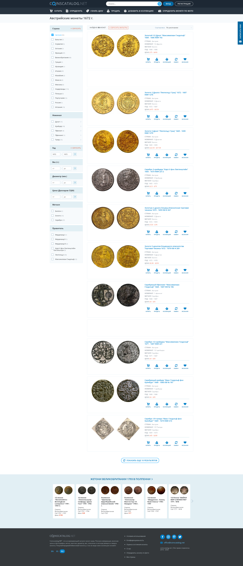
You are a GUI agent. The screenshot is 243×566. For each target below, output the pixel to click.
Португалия (59, 98)
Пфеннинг (59, 135)
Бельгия (58, 39)
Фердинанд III (60, 244)
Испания (58, 107)
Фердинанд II (60, 239)
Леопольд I (59, 255)
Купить (58, 11)
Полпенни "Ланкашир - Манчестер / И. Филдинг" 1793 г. (131, 501)
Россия (58, 102)
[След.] (190, 501)
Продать (115, 11)
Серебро (58, 220)
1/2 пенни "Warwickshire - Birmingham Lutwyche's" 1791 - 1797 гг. (62, 502)
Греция (58, 62)
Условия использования (136, 536)
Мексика (58, 84)
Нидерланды (60, 89)
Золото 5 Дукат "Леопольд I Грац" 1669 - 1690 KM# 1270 (165, 132)
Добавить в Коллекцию (141, 11)
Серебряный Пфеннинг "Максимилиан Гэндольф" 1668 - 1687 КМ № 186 (162, 286)
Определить (76, 11)
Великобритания (61, 57)
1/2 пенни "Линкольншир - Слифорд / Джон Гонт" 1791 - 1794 (85, 501)
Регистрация (184, 4)
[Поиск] (159, 4)
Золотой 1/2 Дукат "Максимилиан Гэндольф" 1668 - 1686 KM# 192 (165, 36)
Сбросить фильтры (118, 27)
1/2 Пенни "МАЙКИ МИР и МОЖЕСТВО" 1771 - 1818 (179, 500)
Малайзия (59, 75)
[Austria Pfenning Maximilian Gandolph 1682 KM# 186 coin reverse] (128, 295)
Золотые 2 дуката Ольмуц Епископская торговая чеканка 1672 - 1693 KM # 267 (167, 209)
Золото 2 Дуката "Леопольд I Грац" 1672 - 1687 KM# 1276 (166, 93)
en (52, 551)
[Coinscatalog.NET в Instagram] (168, 537)
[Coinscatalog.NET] (68, 4)
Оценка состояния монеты (137, 544)
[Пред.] (53, 501)
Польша (58, 93)
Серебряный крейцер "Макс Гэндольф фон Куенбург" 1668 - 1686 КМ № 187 (164, 381)
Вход (168, 4)
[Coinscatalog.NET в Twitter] (180, 537)
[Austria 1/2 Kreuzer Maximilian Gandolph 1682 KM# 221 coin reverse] (128, 352)
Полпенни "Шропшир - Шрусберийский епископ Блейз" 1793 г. (109, 502)
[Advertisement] (140, 78)
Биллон (58, 211)
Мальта (58, 80)
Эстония (58, 48)
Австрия (58, 35)
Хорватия (59, 44)
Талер (57, 140)
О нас (129, 549)
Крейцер (58, 126)
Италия (58, 71)
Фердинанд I (60, 235)
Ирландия (59, 66)
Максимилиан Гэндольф (64, 259)
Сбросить (76, 28)
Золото (58, 215)
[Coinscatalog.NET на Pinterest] (174, 537)
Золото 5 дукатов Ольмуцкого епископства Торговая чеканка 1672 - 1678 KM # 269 (164, 247)
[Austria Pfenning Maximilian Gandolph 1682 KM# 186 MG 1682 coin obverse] (103, 295)
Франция (58, 53)
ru (62, 551)
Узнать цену (96, 11)
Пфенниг (58, 131)
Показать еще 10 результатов (142, 460)
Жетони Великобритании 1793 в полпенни (120, 479)
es (57, 551)
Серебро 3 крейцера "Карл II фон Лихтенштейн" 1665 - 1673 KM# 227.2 (166, 170)
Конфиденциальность (135, 540)
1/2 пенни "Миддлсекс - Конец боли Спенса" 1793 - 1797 (156, 501)
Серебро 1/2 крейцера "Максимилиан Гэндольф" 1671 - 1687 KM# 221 (167, 343)
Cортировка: (160, 27)
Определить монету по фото (178, 11)
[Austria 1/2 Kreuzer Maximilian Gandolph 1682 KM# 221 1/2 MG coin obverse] (103, 352)
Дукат (57, 122)
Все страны (131, 557)
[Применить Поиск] (75, 154)
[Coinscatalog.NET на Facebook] (162, 537)
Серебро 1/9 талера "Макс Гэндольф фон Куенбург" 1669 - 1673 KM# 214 (163, 419)
